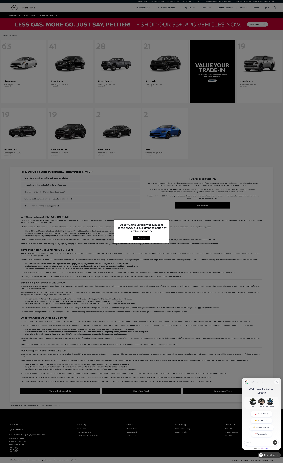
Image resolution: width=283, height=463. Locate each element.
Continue (141, 238)
